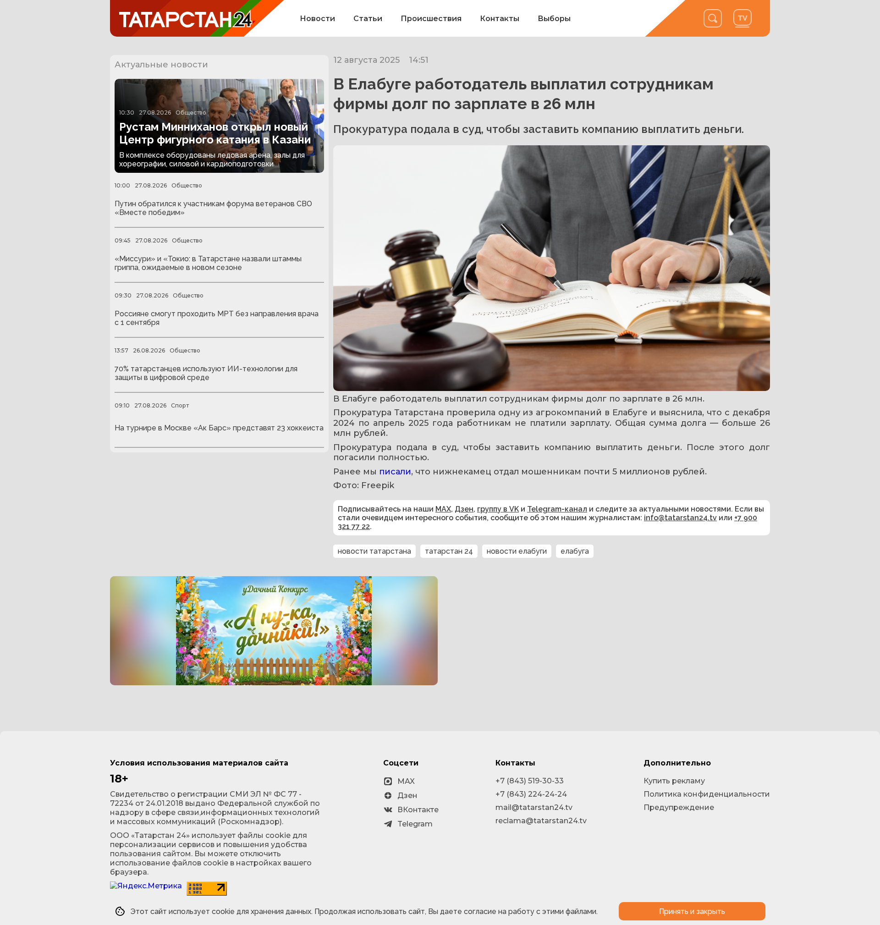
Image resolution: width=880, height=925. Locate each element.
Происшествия (431, 18)
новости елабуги (517, 551)
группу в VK (498, 509)
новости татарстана (374, 551)
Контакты (499, 18)
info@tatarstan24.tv (680, 517)
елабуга (575, 551)
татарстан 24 (449, 551)
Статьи (367, 18)
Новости (317, 18)
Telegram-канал (557, 509)
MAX (443, 509)
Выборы (554, 18)
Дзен (464, 509)
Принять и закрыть (692, 911)
